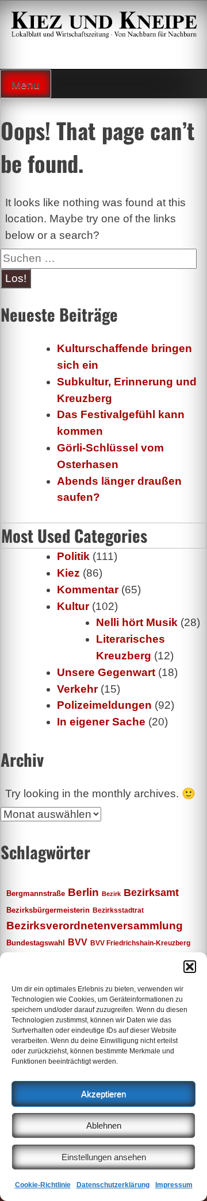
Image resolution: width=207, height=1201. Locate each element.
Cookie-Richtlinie (43, 1185)
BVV (77, 942)
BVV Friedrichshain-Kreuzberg (140, 943)
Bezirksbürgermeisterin (48, 910)
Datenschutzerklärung (113, 1185)
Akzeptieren (103, 1094)
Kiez (68, 573)
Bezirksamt (151, 892)
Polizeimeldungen (104, 705)
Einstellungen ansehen (104, 1157)
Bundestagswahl (35, 943)
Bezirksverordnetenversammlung (94, 926)
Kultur (73, 606)
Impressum (174, 1185)
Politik (73, 556)
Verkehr (77, 689)
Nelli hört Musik (137, 622)
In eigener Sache (101, 722)
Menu (26, 85)
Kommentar (87, 590)
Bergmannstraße (35, 894)
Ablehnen (103, 1125)
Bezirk (111, 893)
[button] (189, 966)
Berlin (83, 892)
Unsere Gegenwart (106, 672)
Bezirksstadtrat (118, 910)
